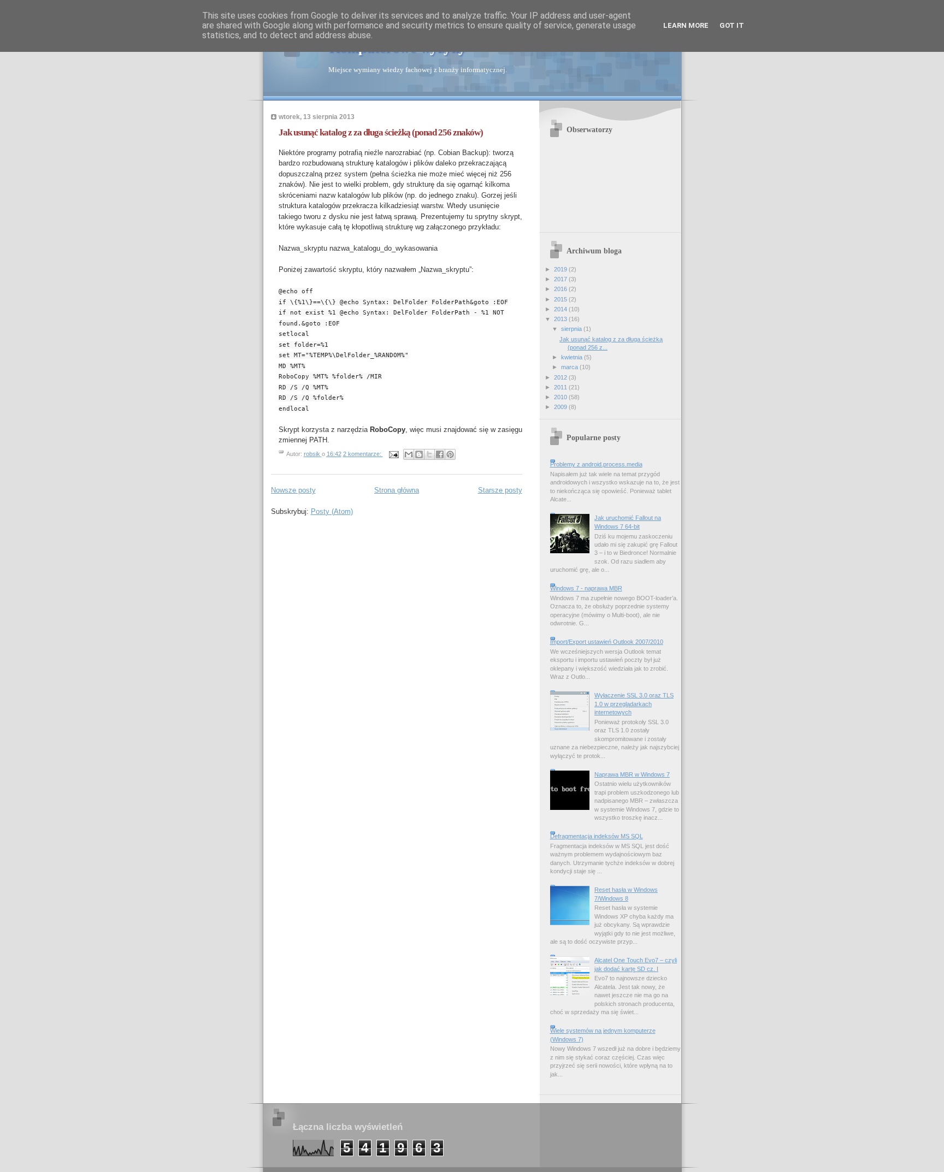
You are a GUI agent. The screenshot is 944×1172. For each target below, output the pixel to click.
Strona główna (396, 490)
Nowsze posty (293, 490)
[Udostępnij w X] (429, 454)
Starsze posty (500, 490)
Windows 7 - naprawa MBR (586, 588)
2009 (561, 407)
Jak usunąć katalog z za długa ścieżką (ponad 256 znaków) (381, 132)
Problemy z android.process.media (596, 464)
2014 (561, 309)
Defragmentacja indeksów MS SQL (596, 836)
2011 (561, 387)
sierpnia (572, 328)
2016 (561, 289)
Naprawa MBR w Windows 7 (632, 774)
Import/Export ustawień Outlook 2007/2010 (606, 641)
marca (570, 367)
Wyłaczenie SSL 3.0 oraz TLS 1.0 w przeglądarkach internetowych (634, 703)
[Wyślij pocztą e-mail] (408, 454)
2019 (561, 269)
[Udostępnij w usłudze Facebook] (439, 454)
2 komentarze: (363, 454)
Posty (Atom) (332, 511)
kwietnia (572, 357)
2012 (561, 377)
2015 (561, 299)
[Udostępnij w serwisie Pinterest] (450, 454)
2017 (561, 279)
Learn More (686, 25)
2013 (561, 319)
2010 (561, 397)
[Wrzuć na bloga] (419, 454)
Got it (731, 25)
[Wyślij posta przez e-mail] (393, 454)
